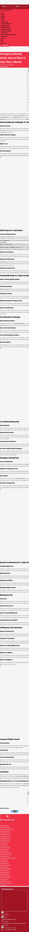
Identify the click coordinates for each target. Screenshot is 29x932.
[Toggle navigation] (12, 11)
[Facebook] (12, 811)
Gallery (2, 18)
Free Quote (5, 45)
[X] (14, 811)
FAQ (2, 41)
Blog (2, 40)
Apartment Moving (5, 27)
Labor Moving (4, 22)
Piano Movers (4, 36)
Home (2, 13)
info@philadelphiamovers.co (8, 919)
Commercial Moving (6, 29)
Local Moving (4, 32)
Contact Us (3, 43)
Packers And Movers (6, 23)
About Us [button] (3, 14)
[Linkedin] (17, 811)
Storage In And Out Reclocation (9, 34)
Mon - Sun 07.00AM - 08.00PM (8, 929)
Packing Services (5, 25)
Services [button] (3, 20)
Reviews (3, 16)
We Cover (3, 38)
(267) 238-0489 (5, 915)
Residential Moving (6, 31)
